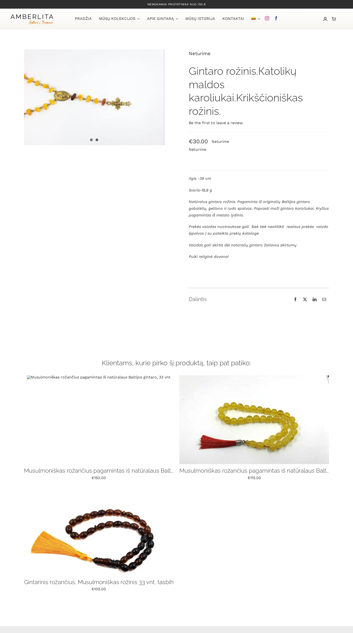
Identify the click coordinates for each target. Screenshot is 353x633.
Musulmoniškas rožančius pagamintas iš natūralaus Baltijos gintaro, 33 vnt (121, 470)
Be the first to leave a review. (216, 123)
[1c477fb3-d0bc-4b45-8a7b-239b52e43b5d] (254, 377)
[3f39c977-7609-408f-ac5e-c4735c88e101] (99, 488)
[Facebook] (295, 299)
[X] (305, 299)
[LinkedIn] (314, 299)
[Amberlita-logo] (32, 14)
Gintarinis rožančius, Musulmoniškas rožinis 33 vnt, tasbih (99, 582)
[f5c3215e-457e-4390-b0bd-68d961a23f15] (98, 377)
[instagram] (267, 18)
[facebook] (276, 18)
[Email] (324, 299)
